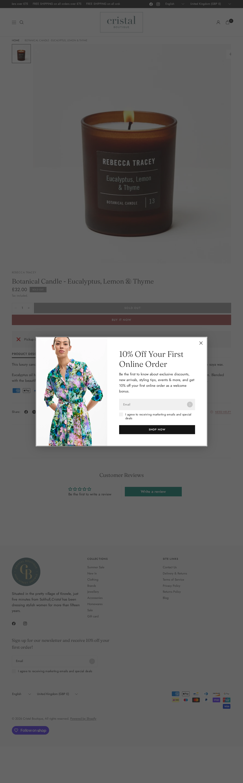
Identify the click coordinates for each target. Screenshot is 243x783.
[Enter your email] (190, 404)
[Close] (201, 343)
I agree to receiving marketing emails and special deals (158, 416)
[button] (157, 429)
